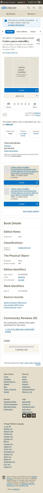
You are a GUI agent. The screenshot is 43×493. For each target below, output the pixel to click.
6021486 (21, 280)
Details (33, 32)
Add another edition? (31, 211)
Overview (10, 32)
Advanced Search (28, 389)
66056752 (21, 277)
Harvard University (10, 307)
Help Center (26, 402)
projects (10, 484)
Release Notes (27, 412)
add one (9, 124)
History (38, 115)
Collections (26, 387)
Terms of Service (10, 389)
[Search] (28, 7)
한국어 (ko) (8, 449)
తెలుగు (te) (7, 459)
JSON (26, 363)
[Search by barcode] (34, 7)
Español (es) (8, 436)
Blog (5, 387)
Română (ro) (8, 454)
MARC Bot (37, 113)
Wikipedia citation (37, 363)
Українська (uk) (9, 462)
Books (24, 379)
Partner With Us (9, 382)
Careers (6, 384)
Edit (4, 115)
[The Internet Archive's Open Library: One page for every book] (9, 7)
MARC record (21, 302)
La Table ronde (23, 135)
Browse (31, 14)
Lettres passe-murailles (25, 38)
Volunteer (7, 379)
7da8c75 (16, 489)
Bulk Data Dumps (10, 407)
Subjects (25, 384)
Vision (6, 377)
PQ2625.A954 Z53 (24, 248)
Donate (21, 2)
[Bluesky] (24, 415)
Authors (25, 382)
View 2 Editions (21, 32)
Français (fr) (8, 439)
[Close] (36, 20)
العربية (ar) (7, 426)
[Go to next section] (40, 31)
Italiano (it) (8, 447)
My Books (10, 14)
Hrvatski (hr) (8, 444)
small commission (16, 156)
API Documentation (11, 404)
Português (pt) (9, 452)
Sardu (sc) (7, 457)
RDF (22, 363)
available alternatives (16, 25)
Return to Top (27, 392)
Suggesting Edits (28, 407)
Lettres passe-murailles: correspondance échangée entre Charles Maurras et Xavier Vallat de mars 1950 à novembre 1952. (24, 192)
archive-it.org (23, 485)
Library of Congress (10, 302)
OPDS (31, 363)
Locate (21, 90)
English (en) (8, 434)
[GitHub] (34, 415)
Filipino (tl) (8, 467)
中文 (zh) (7, 464)
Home (24, 377)
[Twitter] (29, 415)
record (19, 307)
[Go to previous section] (2, 31)
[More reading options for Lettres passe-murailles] (37, 96)
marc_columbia (9, 305)
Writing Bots (8, 409)
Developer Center (10, 402)
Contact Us (26, 404)
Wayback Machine (28, 484)
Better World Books (11, 151)
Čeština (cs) (8, 429)
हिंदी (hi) (6, 441)
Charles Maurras (11, 53)
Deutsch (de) (8, 431)
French (36, 134)
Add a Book (26, 409)
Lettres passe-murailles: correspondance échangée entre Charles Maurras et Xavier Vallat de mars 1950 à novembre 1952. (24, 170)
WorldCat (7, 146)
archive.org (11, 485)
